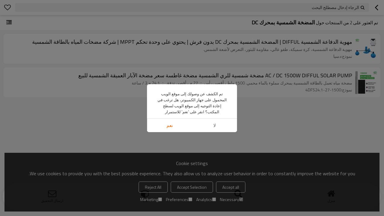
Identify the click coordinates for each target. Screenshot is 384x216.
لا (214, 125)
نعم (169, 125)
